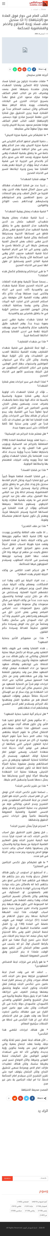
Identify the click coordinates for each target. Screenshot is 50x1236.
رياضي (30, 1210)
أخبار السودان (39, 1201)
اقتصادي (23, 1201)
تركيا (29, 1206)
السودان (41, 1206)
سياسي (16, 1210)
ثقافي (16, 1206)
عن (43, 1215)
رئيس (42, 1210)
